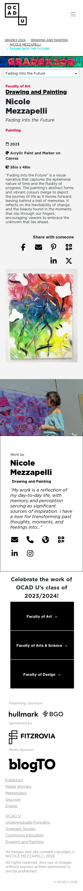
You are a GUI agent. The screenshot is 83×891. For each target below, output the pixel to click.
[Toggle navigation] (73, 14)
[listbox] (41, 73)
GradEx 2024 (15, 40)
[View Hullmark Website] (25, 713)
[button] (69, 247)
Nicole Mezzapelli (25, 44)
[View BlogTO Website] (32, 764)
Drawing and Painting (49, 40)
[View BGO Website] (55, 713)
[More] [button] (52, 527)
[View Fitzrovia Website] (32, 736)
